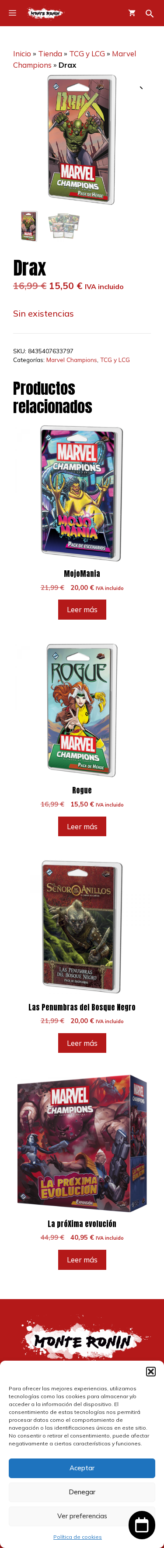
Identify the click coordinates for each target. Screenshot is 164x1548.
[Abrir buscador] (149, 13)
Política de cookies (77, 1537)
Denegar (82, 1492)
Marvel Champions (71, 359)
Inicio (22, 53)
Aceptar (82, 1468)
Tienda (50, 53)
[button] (151, 1371)
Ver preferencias (82, 1516)
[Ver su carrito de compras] (131, 13)
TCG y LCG (87, 53)
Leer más (82, 609)
